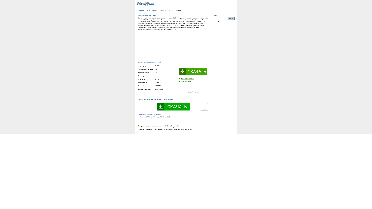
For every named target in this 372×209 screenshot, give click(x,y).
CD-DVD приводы (152, 10)
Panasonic (163, 10)
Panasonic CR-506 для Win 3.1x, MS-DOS (152, 117)
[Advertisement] (173, 45)
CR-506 (171, 10)
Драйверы (141, 10)
